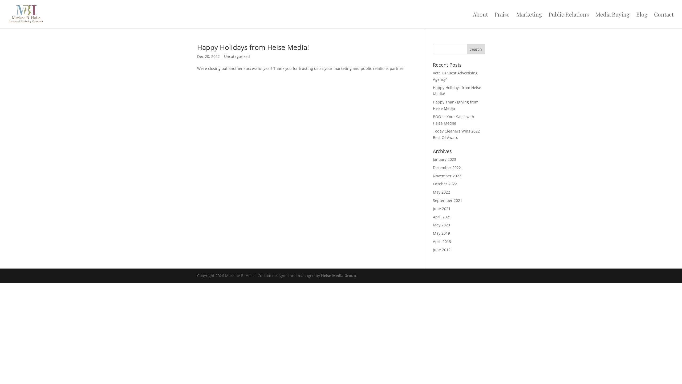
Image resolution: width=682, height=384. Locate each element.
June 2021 (441, 208)
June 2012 (441, 249)
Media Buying (612, 15)
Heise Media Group (338, 275)
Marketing (529, 15)
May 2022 (441, 192)
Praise (502, 15)
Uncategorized (237, 56)
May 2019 (441, 233)
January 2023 (444, 159)
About (480, 15)
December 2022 (447, 167)
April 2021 (442, 216)
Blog (641, 15)
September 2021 (447, 200)
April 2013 (442, 241)
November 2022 (447, 175)
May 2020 (441, 224)
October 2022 (445, 183)
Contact (663, 15)
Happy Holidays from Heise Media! (253, 47)
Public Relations (569, 15)
